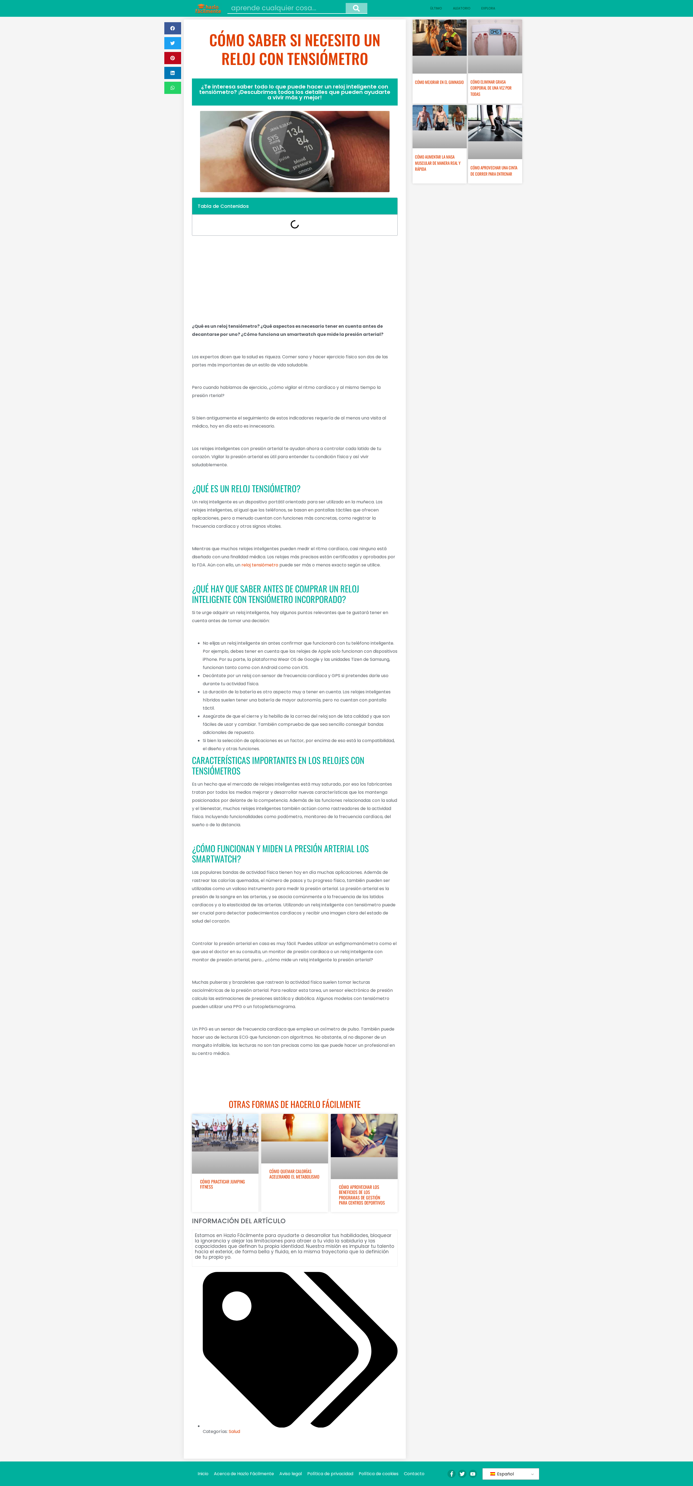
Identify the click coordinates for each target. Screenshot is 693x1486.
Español (505, 1474)
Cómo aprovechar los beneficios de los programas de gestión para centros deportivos (362, 1195)
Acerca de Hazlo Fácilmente (244, 1474)
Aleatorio (461, 8)
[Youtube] (473, 1474)
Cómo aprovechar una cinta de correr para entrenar (493, 171)
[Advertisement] (295, 279)
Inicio (203, 1474)
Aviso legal (290, 1474)
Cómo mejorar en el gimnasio (439, 82)
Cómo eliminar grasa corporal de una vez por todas (491, 88)
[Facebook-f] (451, 1474)
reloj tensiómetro (259, 565)
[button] (172, 28)
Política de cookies (378, 1474)
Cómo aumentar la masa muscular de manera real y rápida (437, 163)
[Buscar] (356, 8)
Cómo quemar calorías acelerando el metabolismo (294, 1174)
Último (436, 8)
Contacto (414, 1474)
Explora (488, 8)
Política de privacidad (330, 1474)
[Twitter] (462, 1474)
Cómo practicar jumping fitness (222, 1184)
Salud (234, 1431)
